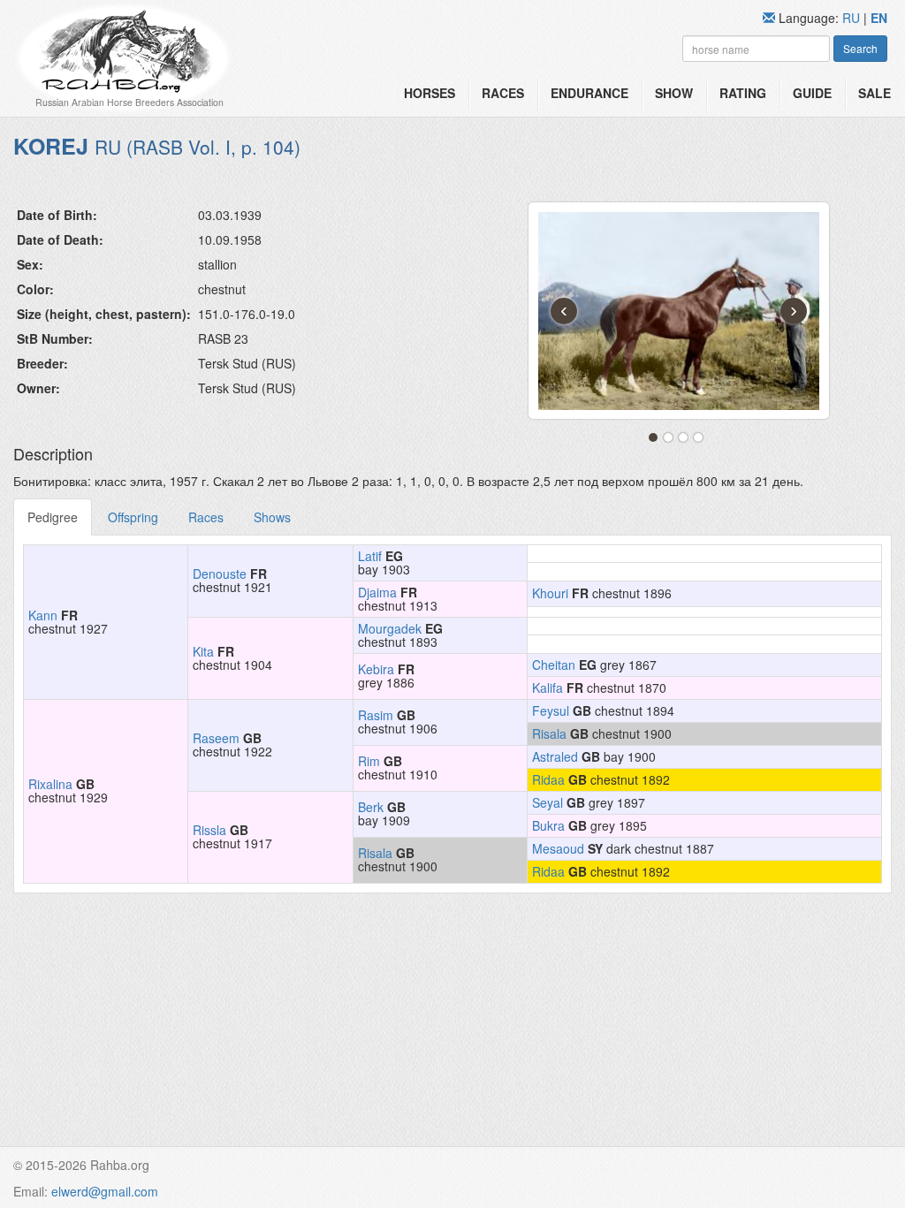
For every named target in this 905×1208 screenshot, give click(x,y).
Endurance (589, 93)
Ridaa (548, 779)
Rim (369, 761)
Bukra (548, 825)
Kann (42, 615)
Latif (370, 556)
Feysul (550, 710)
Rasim (375, 715)
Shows (272, 517)
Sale (874, 93)
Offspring (133, 517)
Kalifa (547, 687)
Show (674, 93)
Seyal (547, 802)
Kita (203, 651)
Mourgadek (390, 628)
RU (852, 18)
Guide (812, 93)
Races (503, 93)
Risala (549, 733)
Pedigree (52, 517)
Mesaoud (558, 848)
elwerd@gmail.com (104, 1191)
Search (860, 48)
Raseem (216, 738)
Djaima (377, 592)
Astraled (555, 756)
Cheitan (553, 664)
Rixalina (50, 784)
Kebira (376, 669)
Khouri (550, 593)
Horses (429, 93)
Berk (371, 807)
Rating (742, 93)
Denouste (220, 573)
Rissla (209, 830)
